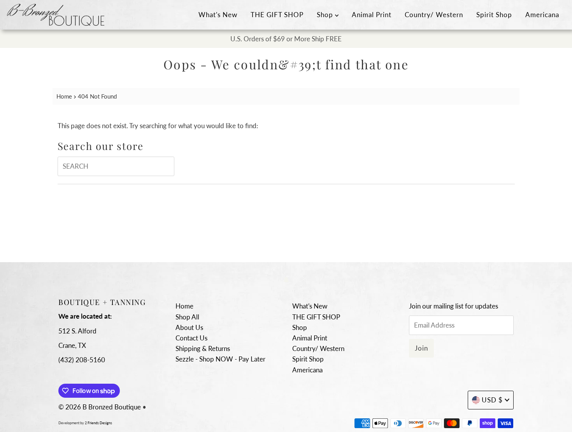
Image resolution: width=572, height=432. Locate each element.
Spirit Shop (494, 15)
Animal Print (371, 15)
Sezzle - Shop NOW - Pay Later (220, 359)
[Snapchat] (286, 279)
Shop (326, 15)
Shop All (187, 317)
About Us (189, 327)
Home (64, 96)
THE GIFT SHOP (277, 15)
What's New (217, 15)
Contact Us (191, 338)
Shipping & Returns (202, 348)
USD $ (492, 400)
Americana (542, 15)
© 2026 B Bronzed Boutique (99, 407)
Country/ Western (434, 15)
